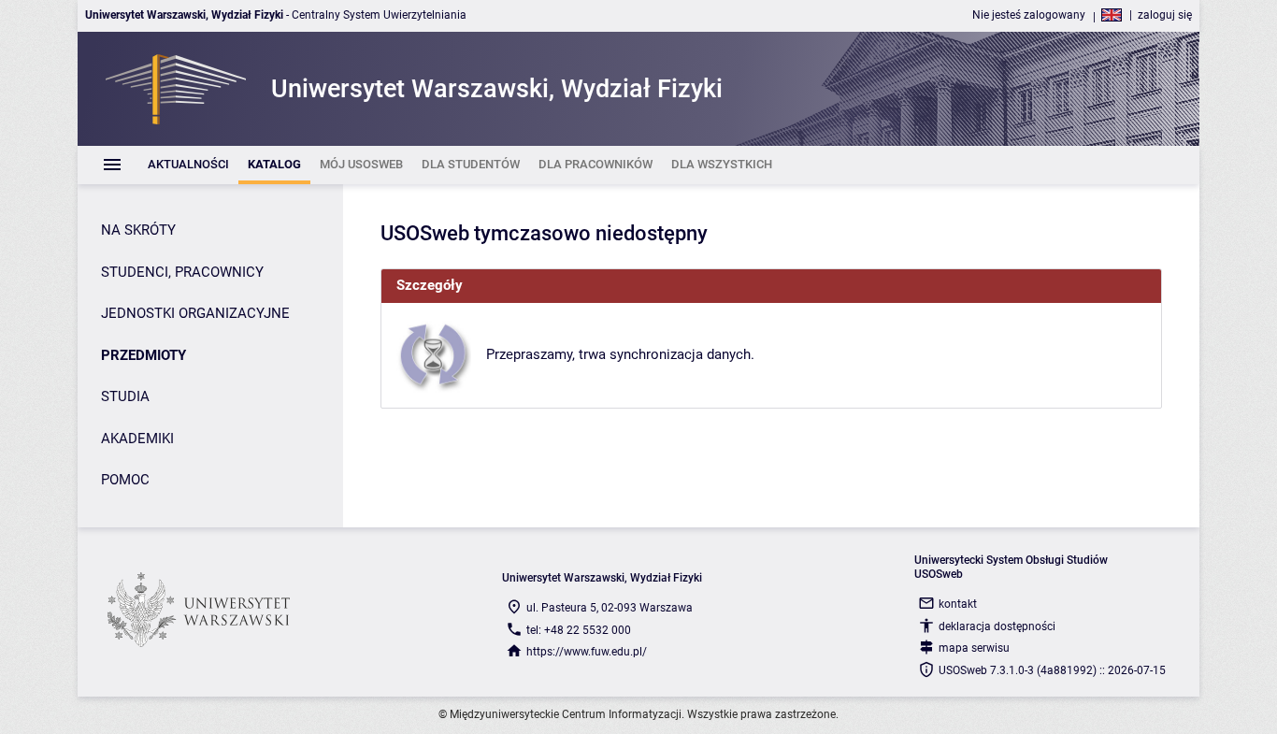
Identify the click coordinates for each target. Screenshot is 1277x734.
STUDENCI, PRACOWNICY (182, 272)
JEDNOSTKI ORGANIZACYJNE (195, 313)
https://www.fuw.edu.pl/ (586, 651)
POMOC (125, 479)
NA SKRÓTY (138, 230)
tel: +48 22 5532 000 (578, 630)
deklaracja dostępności (997, 626)
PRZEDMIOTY (143, 355)
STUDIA (125, 396)
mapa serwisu (974, 648)
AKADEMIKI (137, 438)
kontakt (958, 604)
